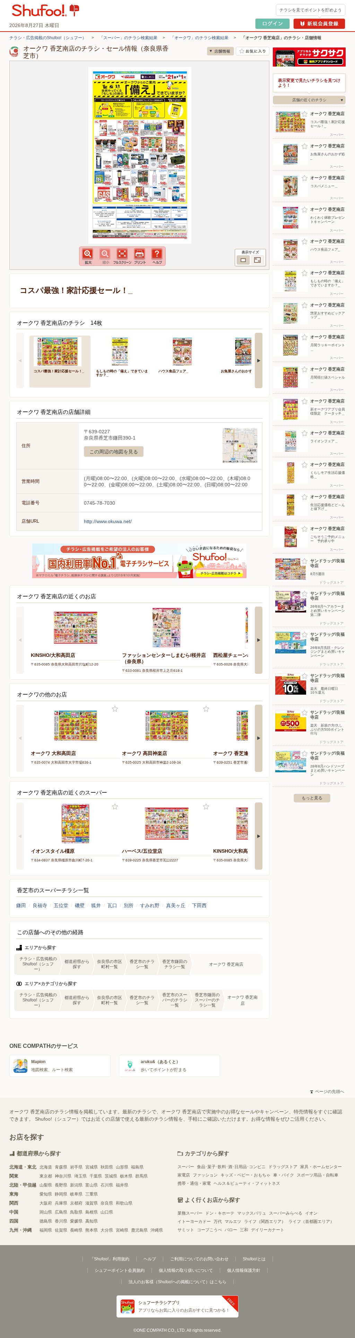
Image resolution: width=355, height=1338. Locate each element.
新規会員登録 (319, 23)
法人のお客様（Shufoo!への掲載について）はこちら (177, 1281)
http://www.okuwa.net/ (108, 521)
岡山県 (46, 1212)
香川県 (61, 1221)
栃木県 (126, 1176)
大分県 (107, 1230)
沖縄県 (156, 1230)
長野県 (61, 1185)
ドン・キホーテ (219, 1213)
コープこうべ (209, 1229)
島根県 (91, 1212)
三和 (244, 1229)
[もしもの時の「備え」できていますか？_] (122, 351)
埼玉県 (80, 1176)
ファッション (205, 1175)
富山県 (91, 1185)
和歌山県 (124, 1203)
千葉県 (95, 1176)
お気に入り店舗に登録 (252, 51)
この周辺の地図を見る (113, 451)
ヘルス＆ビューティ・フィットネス (247, 1183)
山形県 (122, 1167)
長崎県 (76, 1230)
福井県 (122, 1185)
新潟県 (76, 1185)
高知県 (91, 1221)
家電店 (184, 1175)
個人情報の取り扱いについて (186, 1270)
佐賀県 (61, 1230)
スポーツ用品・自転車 (317, 1175)
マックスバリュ (251, 1213)
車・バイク (283, 1175)
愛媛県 (76, 1221)
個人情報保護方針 (243, 1270)
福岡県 (46, 1230)
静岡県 (61, 1194)
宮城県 (91, 1167)
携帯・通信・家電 (194, 1183)
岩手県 (76, 1167)
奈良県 (107, 1203)
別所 (128, 905)
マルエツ (233, 1221)
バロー (231, 1229)
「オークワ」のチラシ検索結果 (199, 37)
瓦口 (112, 905)
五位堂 (61, 905)
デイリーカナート (267, 1229)
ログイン (272, 23)
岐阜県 (76, 1194)
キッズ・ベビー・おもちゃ (245, 1175)
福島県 (137, 1167)
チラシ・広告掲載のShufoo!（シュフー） (47, 37)
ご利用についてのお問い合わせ (199, 1259)
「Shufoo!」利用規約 (109, 1259)
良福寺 (40, 905)
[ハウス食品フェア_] (185, 351)
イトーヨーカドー (194, 1221)
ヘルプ (150, 1259)
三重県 (91, 1194)
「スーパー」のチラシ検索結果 (128, 37)
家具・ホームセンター (321, 1166)
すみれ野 (149, 905)
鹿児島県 (139, 1230)
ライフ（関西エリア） (265, 1221)
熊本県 (91, 1230)
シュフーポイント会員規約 (120, 1270)
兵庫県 (61, 1203)
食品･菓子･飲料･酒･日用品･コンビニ (231, 1166)
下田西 (199, 905)
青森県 (61, 1167)
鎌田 (21, 905)
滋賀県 (91, 1203)
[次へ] (258, 360)
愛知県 (46, 1194)
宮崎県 (122, 1230)
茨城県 (111, 1176)
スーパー (186, 1166)
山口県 (107, 1212)
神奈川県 (63, 1176)
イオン (311, 1213)
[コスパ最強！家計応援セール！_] (60, 351)
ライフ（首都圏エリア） (311, 1221)
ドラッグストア (282, 1166)
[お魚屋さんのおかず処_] (247, 351)
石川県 (107, 1185)
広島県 (61, 1212)
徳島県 (46, 1221)
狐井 (96, 905)
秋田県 (107, 1167)
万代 (218, 1221)
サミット (186, 1229)
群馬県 (141, 1176)
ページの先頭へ (327, 1091)
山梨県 (46, 1185)
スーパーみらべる (285, 1213)
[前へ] (20, 360)
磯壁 (80, 905)
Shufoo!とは (254, 1259)
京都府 (76, 1203)
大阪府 (46, 1203)
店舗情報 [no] (220, 51)
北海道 (46, 1167)
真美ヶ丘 (175, 905)
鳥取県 (76, 1212)
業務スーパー (190, 1213)
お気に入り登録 (115, 709)
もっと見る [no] (312, 798)
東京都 (46, 1176)
